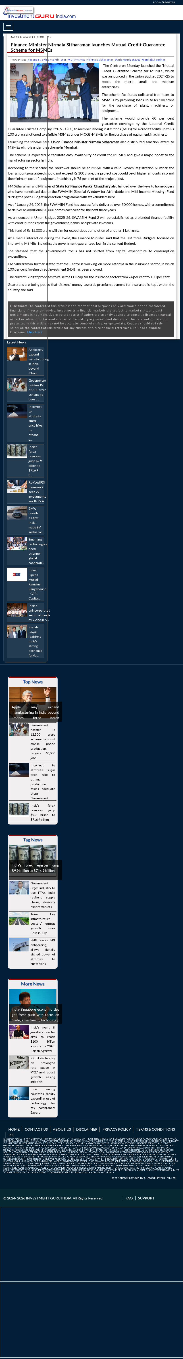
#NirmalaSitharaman (100, 59)
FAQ (129, 1198)
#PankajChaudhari (153, 59)
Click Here (109, 1172)
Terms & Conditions (155, 1129)
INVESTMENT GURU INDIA (48, 1198)
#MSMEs (79, 59)
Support (146, 1198)
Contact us (36, 1129)
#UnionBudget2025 (128, 59)
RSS (11, 1135)
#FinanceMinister (54, 59)
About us (62, 1129)
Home (14, 1129)
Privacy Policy (116, 1129)
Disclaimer (86, 1129)
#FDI (70, 59)
